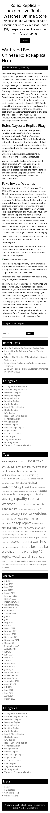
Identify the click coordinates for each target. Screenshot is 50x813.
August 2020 (10, 684)
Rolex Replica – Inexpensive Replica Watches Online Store (25, 10)
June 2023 (8, 584)
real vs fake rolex (37, 524)
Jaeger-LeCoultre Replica (15, 416)
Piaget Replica (10, 430)
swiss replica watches (29, 541)
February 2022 (10, 631)
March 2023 (9, 593)
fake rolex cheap (11, 491)
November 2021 (11, 640)
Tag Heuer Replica (12, 439)
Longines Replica (12, 418)
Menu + (25, 40)
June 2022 (8, 619)
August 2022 (10, 613)
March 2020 (9, 698)
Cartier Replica (11, 404)
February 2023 (10, 596)
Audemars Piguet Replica (15, 389)
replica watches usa (38, 531)
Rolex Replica (18, 323)
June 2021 (8, 654)
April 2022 (8, 625)
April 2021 (8, 660)
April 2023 (8, 590)
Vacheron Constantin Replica (17, 445)
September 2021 (11, 646)
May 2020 (8, 693)
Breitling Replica (11, 401)
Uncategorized (11, 442)
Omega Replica (11, 421)
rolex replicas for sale (35, 535)
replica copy (10, 528)
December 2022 (11, 601)
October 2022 (10, 607)
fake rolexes (21, 491)
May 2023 (8, 587)
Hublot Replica (11, 410)
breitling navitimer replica (20, 476)
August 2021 (10, 649)
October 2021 (10, 643)
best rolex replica (20, 475)
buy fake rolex (25, 479)
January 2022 (10, 634)
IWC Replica (9, 413)
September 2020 (11, 681)
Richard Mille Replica (13, 433)
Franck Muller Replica (14, 407)
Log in (7, 787)
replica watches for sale (32, 528)
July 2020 (8, 687)
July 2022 (8, 616)
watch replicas (33, 556)
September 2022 (11, 610)
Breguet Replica (11, 398)
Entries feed (9, 790)
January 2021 (10, 669)
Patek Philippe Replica (14, 427)
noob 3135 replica (7, 519)
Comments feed (11, 792)
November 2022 (11, 604)
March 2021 (9, 663)
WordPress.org (11, 795)
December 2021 (11, 637)
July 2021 (8, 651)
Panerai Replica (11, 424)
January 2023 (10, 599)
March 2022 (9, 628)
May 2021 (8, 657)
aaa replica (9, 461)
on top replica (22, 523)
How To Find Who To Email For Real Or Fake (24, 348)
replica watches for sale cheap (15, 531)
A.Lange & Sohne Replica (15, 386)
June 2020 (8, 690)
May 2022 (8, 622)
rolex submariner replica (29, 537)
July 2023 (8, 581)
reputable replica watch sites (15, 534)
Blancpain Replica (12, 395)
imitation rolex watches (25, 509)
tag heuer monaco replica (13, 547)
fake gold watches (24, 487)
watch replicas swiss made (19, 561)
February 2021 (10, 666)
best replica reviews (28, 467)
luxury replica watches (28, 513)
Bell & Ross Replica (12, 392)
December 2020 (11, 672)
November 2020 (11, 675)
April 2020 (8, 696)
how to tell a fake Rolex (23, 505)
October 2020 (10, 678)
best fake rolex (23, 462)
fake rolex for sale (31, 491)
